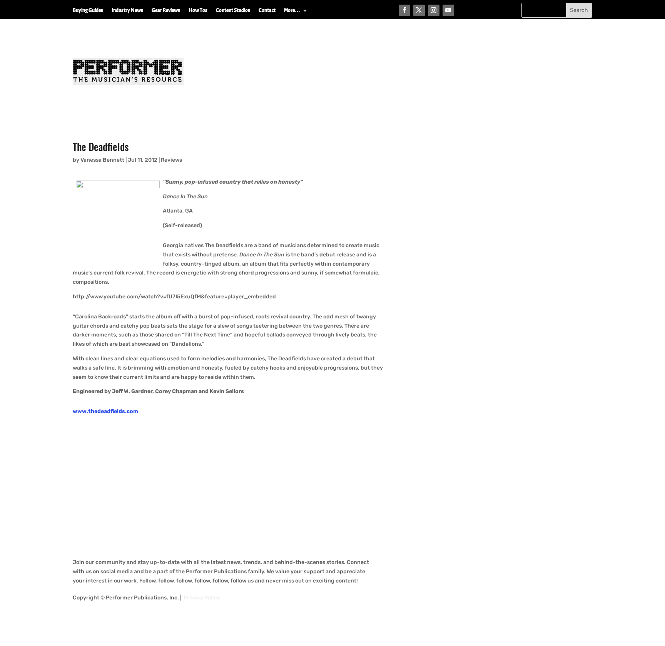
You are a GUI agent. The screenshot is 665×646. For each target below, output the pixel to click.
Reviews (171, 160)
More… (292, 10)
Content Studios (233, 10)
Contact (267, 10)
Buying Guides (88, 10)
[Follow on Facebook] (404, 10)
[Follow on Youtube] (448, 10)
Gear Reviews (166, 10)
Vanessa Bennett (102, 160)
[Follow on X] (419, 10)
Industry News (127, 10)
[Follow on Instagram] (433, 10)
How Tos (198, 10)
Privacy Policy (202, 597)
